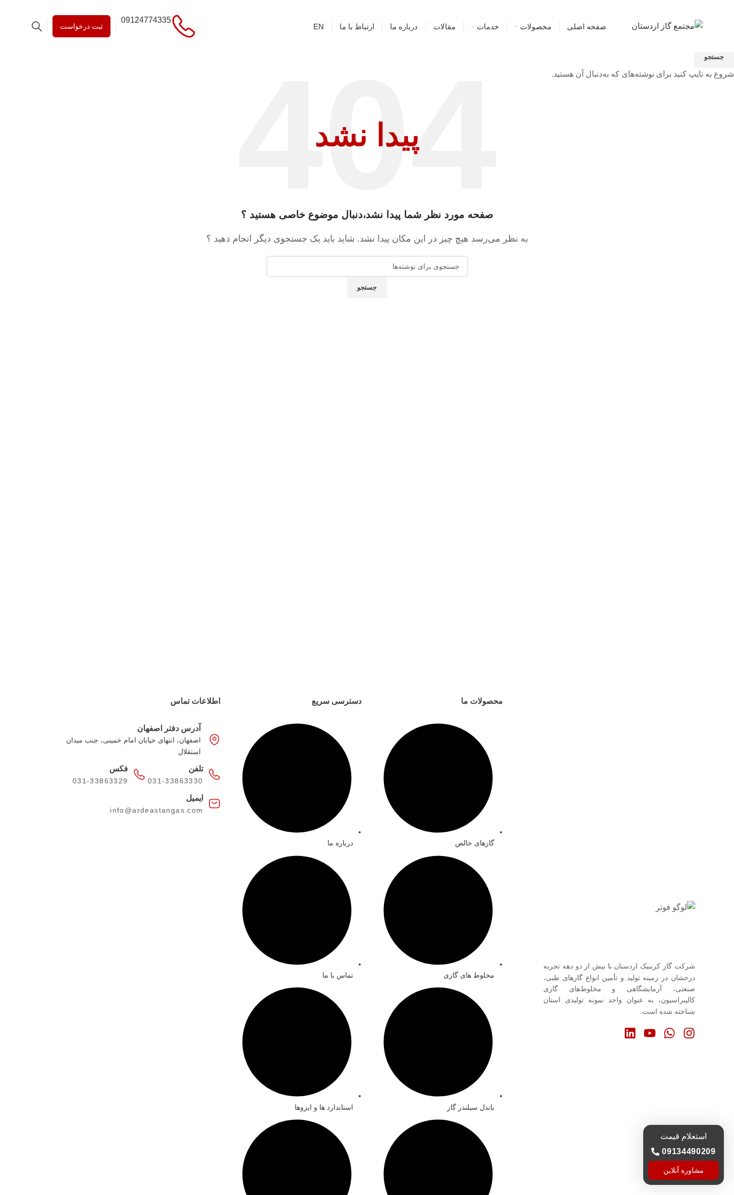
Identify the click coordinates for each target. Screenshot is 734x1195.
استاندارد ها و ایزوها (324, 1107)
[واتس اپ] (669, 1033)
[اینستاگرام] (689, 1033)
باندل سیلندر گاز (470, 1107)
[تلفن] (214, 774)
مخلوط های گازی (468, 975)
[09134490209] (655, 1152)
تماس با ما (337, 975)
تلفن (196, 768)
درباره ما (340, 843)
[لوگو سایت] (667, 25)
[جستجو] (37, 26)
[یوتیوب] (650, 1033)
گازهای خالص (474, 843)
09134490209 (689, 1151)
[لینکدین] (630, 1033)
